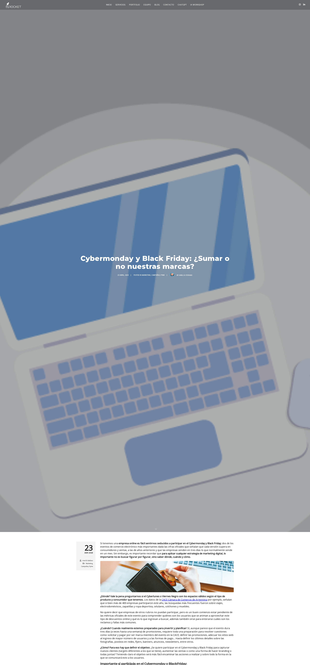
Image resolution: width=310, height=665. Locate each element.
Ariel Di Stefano (185, 275)
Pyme (163, 275)
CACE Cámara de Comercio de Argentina (184, 599)
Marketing (146, 275)
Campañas (155, 275)
